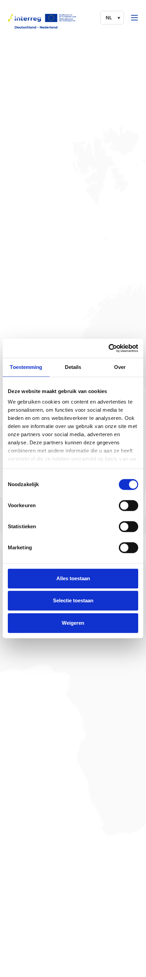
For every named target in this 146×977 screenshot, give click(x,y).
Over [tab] (120, 367)
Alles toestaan (73, 578)
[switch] (128, 505)
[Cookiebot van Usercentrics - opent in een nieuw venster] (108, 348)
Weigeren (73, 623)
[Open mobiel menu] (134, 17)
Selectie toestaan (73, 600)
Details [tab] (73, 367)
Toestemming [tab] (26, 367)
